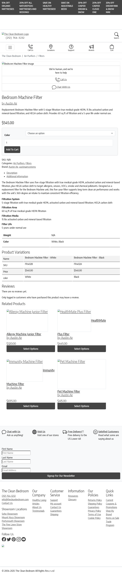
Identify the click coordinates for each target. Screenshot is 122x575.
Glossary (72, 499)
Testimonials (38, 510)
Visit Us (41, 431)
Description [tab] (12, 172)
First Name (7, 448)
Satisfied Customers (108, 431)
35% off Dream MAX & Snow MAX (112, 7)
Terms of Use (94, 514)
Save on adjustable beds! (67, 5)
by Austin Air (9, 103)
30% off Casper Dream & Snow (82, 7)
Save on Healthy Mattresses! (49, 5)
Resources (73, 495)
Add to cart (12, 149)
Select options (30, 348)
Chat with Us (13, 431)
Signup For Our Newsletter (61, 475)
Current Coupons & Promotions (111, 504)
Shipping (54, 514)
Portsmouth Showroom (13, 520)
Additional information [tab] (17, 176)
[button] (10, 63)
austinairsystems (27, 166)
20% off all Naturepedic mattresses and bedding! (27, 7)
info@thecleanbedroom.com (15, 499)
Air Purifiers (19, 163)
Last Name (7, 457)
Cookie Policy (94, 518)
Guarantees (56, 510)
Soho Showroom (10, 513)
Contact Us (7, 503)
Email (4, 466)
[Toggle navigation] (10, 47)
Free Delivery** (76, 431)
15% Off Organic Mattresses (8, 5)
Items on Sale (112, 518)
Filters (29, 163)
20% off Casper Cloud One (96, 7)
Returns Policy (95, 500)
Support (54, 500)
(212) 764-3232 (9, 495)
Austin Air (13, 166)
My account (55, 503)
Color (7, 135)
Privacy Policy (94, 510)
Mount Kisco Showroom (13, 517)
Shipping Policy (95, 503)
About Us (37, 507)
